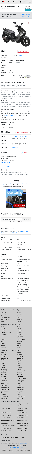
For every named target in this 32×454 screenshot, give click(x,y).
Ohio (18, 383)
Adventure (4, 312)
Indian (19, 334)
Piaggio (3, 339)
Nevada (3, 378)
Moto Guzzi (20, 338)
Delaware (20, 358)
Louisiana (4, 369)
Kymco (3, 338)
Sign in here (23, 443)
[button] (30, 51)
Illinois (19, 363)
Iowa (18, 365)
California (4, 356)
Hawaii (19, 361)
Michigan (3, 372)
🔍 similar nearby (23, 51)
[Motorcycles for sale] (13, 2)
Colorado (20, 356)
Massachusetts (21, 371)
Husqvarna (4, 334)
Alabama (3, 352)
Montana (3, 376)
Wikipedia (15, 147)
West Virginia (21, 396)
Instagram (6, 437)
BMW (18, 327)
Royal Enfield (21, 339)
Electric (3, 316)
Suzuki (3, 343)
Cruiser (19, 312)
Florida (3, 360)
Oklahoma (4, 385)
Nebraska (20, 376)
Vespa (3, 345)
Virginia (19, 394)
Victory (19, 345)
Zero (18, 347)
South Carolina (21, 389)
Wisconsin (4, 398)
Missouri (19, 374)
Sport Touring (5, 319)
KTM (2, 336)
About (17, 452)
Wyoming (20, 398)
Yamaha (3, 347)
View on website (25, 14)
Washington (4, 396)
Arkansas (20, 354)
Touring (19, 319)
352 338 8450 (25, 16)
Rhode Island (5, 389)
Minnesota (20, 372)
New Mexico (20, 380)
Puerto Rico (20, 387)
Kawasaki (20, 336)
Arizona (3, 354)
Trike (2, 321)
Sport (19, 317)
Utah (18, 393)
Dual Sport (20, 314)
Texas (3, 393)
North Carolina (21, 382)
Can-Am (19, 328)
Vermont (3, 394)
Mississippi (4, 374)
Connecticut (4, 358)
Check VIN (27, 75)
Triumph (19, 343)
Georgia (19, 360)
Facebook (15, 437)
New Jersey (4, 380)
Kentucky (20, 367)
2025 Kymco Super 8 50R (19, 136)
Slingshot (20, 341)
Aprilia (3, 327)
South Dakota (5, 391)
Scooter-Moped (5, 317)
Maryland (4, 371)
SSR (2, 341)
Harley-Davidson (6, 332)
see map (20, 55)
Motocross (20, 316)
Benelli (3, 328)
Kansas (3, 367)
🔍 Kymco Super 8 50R (22, 132)
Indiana (3, 365)
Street (19, 321)
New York (4, 382)
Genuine (19, 330)
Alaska (19, 352)
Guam (3, 361)
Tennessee (20, 391)
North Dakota (5, 383)
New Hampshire (21, 378)
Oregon (19, 385)
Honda (19, 332)
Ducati (3, 330)
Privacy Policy (20, 450)
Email (22, 437)
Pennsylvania (5, 387)
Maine (19, 369)
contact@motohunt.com (16, 447)
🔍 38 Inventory (26, 152)
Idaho (2, 363)
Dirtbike (3, 314)
